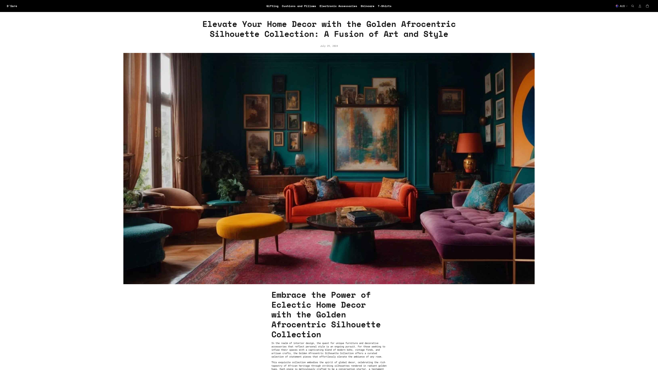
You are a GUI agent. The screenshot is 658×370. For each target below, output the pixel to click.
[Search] (632, 6)
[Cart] (647, 6)
